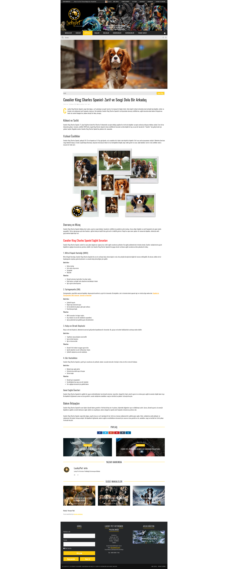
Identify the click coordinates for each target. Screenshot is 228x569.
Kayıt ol (87, 559)
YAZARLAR (142, 1)
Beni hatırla (68, 548)
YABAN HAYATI (142, 33)
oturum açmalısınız (78, 514)
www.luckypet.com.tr (115, 548)
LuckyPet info (83, 104)
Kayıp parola (71, 559)
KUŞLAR (97, 33)
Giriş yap (79, 553)
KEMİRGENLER (117, 33)
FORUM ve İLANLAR (160, 1)
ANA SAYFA (116, 1)
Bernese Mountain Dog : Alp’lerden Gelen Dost (148, 499)
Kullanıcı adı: (66, 532)
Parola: (65, 540)
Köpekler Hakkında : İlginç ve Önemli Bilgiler (114, 499)
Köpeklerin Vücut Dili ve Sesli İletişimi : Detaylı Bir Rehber (79, 499)
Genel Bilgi (160, 93)
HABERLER (150, 1)
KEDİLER (78, 33)
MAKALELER (68, 33)
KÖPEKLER (88, 33)
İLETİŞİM (134, 1)
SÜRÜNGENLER (129, 33)
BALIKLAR (106, 33)
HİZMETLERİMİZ (125, 1)
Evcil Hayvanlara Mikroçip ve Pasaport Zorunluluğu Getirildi (90, 1)
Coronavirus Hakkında (148, 538)
